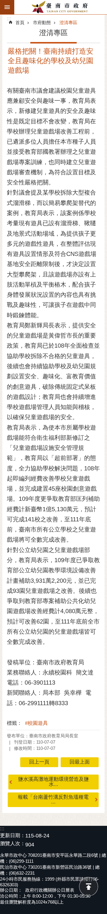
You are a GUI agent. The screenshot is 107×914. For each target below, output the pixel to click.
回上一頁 (39, 762)
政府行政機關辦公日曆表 (49, 890)
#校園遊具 (36, 723)
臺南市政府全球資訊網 (60, 7)
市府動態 (42, 22)
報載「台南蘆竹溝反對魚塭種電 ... (53, 799)
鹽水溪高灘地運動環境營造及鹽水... (53, 781)
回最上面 (88, 886)
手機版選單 (7, 7)
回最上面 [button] (80, 762)
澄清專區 (68, 22)
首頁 (19, 22)
